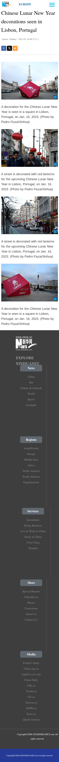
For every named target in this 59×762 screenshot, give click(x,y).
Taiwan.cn (31, 702)
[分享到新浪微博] (15, 48)
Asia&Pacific (31, 448)
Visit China (32, 542)
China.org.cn (31, 668)
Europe (31, 454)
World (31, 393)
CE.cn (31, 697)
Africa (31, 465)
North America (31, 471)
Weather (33, 548)
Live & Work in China (33, 531)
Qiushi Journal (31, 719)
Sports (31, 399)
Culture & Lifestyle (31, 388)
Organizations (31, 482)
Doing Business (33, 525)
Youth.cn (31, 691)
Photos (31, 602)
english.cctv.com (31, 674)
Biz (31, 382)
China (31, 376)
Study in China (33, 537)
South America (31, 476)
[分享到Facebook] (3, 48)
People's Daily (31, 663)
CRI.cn (31, 685)
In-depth (31, 405)
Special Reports (31, 591)
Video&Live (31, 597)
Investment (33, 520)
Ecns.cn (31, 714)
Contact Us (31, 619)
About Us (31, 614)
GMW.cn (31, 708)
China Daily (31, 680)
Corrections (31, 608)
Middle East (31, 459)
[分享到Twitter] (9, 48)
